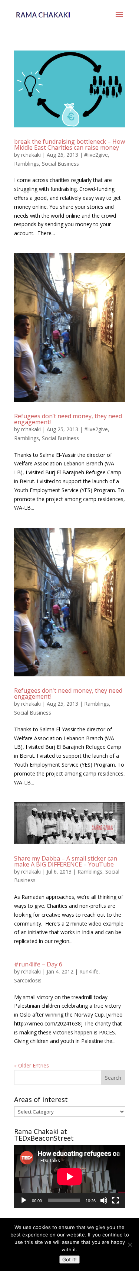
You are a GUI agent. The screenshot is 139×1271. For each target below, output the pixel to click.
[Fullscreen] (115, 1200)
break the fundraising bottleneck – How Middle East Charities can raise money (69, 144)
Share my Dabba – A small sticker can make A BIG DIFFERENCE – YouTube (65, 861)
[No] (129, 1244)
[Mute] (103, 1200)
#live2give (96, 154)
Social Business (60, 163)
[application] (69, 1176)
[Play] (23, 1200)
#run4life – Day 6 (38, 964)
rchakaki (31, 154)
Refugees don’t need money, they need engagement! (68, 419)
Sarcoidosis (28, 980)
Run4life (89, 971)
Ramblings (26, 163)
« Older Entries (31, 1065)
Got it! (69, 1259)
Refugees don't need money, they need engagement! (68, 693)
